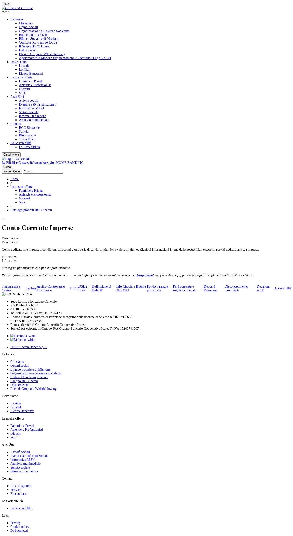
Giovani (24, 89)
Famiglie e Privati (31, 81)
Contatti (15, 124)
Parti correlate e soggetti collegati (184, 288)
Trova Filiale (27, 139)
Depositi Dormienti (210, 288)
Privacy (15, 523)
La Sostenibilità (20, 143)
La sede (24, 65)
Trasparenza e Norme (11, 288)
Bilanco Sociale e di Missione (39, 38)
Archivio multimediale (34, 120)
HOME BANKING (70, 162)
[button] (146, 12)
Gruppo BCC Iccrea (24, 381)
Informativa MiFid (31, 108)
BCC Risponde (29, 127)
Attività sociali (28, 100)
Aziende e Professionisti (35, 85)
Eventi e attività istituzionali (37, 104)
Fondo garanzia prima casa (157, 288)
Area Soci (17, 96)
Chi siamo (26, 23)
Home (14, 179)
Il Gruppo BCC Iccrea (34, 46)
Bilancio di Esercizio (33, 35)
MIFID (74, 288)
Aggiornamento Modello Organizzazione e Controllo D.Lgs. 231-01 (65, 58)
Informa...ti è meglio (32, 116)
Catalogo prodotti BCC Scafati (31, 210)
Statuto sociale (28, 112)
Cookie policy (19, 526)
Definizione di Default (101, 288)
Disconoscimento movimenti (236, 288)
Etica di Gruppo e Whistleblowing (42, 54)
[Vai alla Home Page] (16, 159)
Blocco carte (27, 135)
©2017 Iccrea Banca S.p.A (28, 347)
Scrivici (24, 131)
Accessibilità (282, 288)
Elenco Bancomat (31, 73)
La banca (16, 19)
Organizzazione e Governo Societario (44, 31)
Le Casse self (23, 162)
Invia (6, 4)
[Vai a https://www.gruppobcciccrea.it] (17, 8)
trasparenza (145, 275)
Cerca (7, 166)
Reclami (31, 288)
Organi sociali (28, 27)
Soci (22, 93)
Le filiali (24, 69)
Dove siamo (18, 62)
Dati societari (28, 50)
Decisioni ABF (263, 288)
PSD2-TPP (83, 288)
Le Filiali (8, 162)
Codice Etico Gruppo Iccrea (38, 42)
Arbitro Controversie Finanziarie (51, 288)
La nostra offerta (21, 77)
